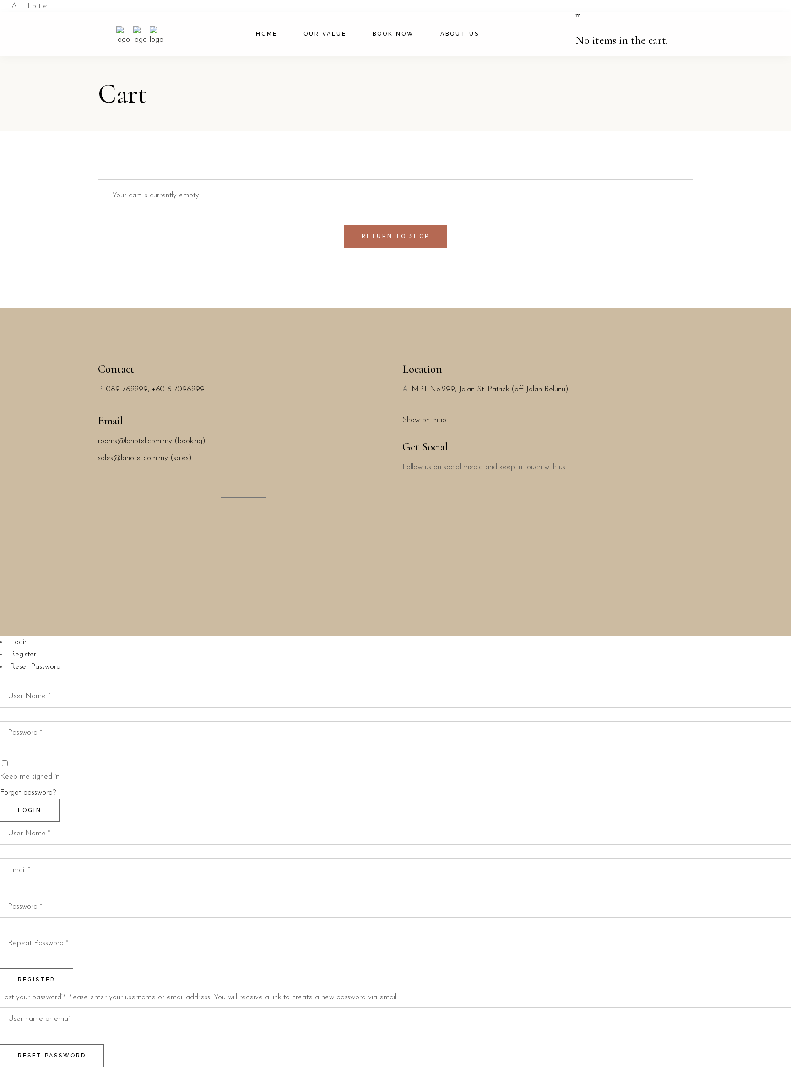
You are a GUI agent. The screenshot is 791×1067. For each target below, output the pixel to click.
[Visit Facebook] (406, 511)
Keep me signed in (30, 776)
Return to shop (395, 236)
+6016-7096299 (178, 389)
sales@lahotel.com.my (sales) (145, 458)
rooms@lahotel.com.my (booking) (152, 441)
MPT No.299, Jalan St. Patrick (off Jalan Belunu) (490, 389)
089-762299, (129, 389)
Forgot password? (28, 792)
